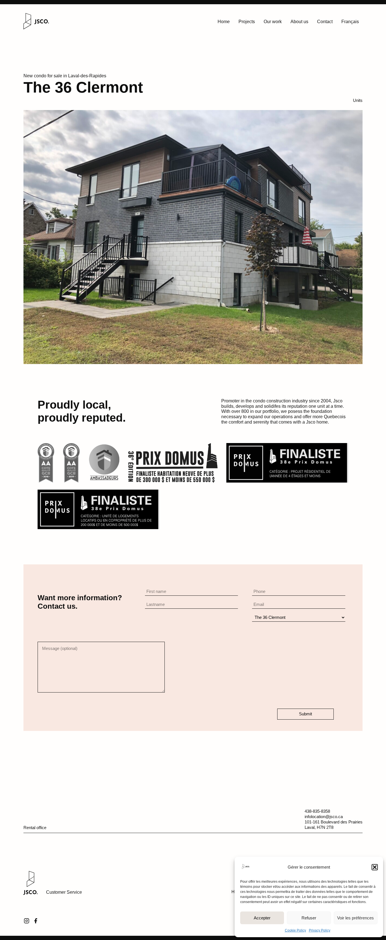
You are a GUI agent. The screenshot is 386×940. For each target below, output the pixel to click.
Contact (325, 21)
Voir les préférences (355, 917)
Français (350, 21)
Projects (246, 21)
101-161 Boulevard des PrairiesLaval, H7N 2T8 (334, 825)
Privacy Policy (319, 930)
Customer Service (64, 892)
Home (224, 21)
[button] (375, 867)
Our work (273, 21)
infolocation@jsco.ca (324, 816)
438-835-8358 (317, 811)
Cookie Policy (295, 930)
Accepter (262, 917)
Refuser (309, 917)
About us (299, 21)
